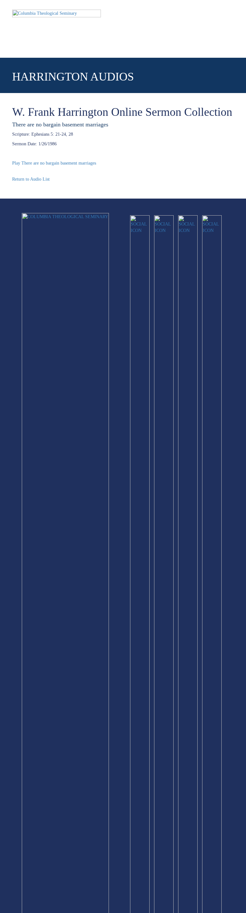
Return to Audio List (31, 179)
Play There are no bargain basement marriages (54, 163)
